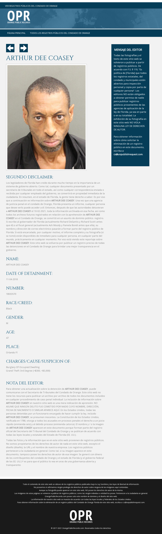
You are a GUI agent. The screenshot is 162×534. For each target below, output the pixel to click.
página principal (16, 33)
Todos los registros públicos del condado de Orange (60, 33)
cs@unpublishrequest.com (134, 502)
